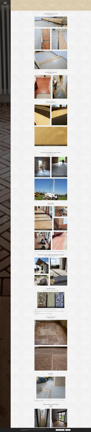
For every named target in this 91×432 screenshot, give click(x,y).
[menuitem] (5, 215)
